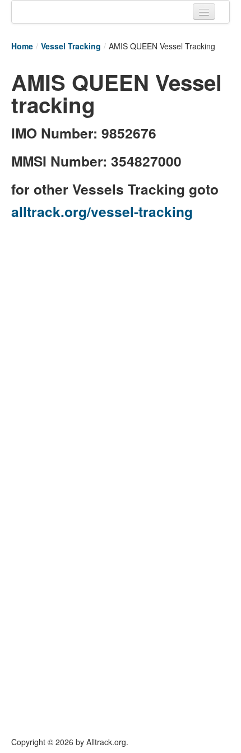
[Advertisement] (120, 348)
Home (22, 46)
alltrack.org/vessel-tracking (102, 211)
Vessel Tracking (71, 46)
